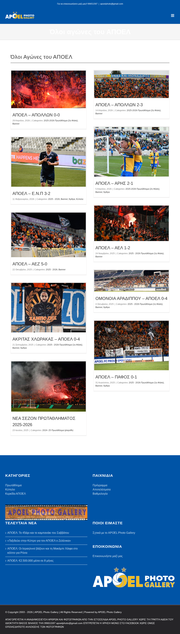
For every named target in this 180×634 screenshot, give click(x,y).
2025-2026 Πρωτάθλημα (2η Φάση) (61, 120)
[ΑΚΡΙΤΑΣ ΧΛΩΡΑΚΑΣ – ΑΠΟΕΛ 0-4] (48, 308)
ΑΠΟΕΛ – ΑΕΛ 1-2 (112, 247)
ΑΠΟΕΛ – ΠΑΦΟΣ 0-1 (116, 377)
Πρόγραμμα (100, 485)
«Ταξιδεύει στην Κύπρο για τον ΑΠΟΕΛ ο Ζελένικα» (39, 540)
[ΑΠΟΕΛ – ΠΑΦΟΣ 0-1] (131, 345)
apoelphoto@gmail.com (111, 4)
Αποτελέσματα (102, 489)
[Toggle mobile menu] (173, 15)
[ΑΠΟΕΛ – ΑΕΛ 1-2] (131, 223)
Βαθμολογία (100, 493)
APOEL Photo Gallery (110, 612)
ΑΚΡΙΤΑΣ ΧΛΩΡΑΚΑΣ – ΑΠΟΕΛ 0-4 (46, 339)
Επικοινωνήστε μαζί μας (108, 556)
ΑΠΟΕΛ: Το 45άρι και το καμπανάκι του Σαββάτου (38, 532)
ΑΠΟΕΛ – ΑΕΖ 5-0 (29, 264)
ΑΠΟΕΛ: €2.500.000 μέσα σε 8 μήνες (30, 560)
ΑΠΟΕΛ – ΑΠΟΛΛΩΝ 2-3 (119, 104)
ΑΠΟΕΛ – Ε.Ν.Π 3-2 (31, 193)
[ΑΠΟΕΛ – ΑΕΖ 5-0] (48, 235)
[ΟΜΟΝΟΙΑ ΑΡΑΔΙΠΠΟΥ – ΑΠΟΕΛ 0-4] (131, 281)
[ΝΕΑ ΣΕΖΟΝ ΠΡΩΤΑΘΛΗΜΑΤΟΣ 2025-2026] (48, 386)
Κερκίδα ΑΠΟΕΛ (15, 493)
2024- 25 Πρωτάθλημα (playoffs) (57, 430)
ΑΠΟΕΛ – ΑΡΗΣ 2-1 (114, 183)
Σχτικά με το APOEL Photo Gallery (114, 532)
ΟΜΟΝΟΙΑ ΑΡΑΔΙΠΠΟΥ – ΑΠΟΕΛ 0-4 (131, 298)
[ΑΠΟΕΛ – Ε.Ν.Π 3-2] (48, 162)
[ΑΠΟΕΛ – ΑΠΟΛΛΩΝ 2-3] (131, 84)
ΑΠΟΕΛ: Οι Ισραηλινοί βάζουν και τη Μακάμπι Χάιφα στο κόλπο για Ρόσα (42, 550)
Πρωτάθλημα (13, 485)
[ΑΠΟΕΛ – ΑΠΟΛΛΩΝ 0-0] (48, 89)
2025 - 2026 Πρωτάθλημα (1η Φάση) (146, 253)
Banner (16, 124)
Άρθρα (106, 192)
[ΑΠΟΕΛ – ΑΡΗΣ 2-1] (131, 152)
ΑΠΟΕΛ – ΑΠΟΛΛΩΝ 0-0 (36, 115)
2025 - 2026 (54, 199)
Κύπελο (79, 199)
